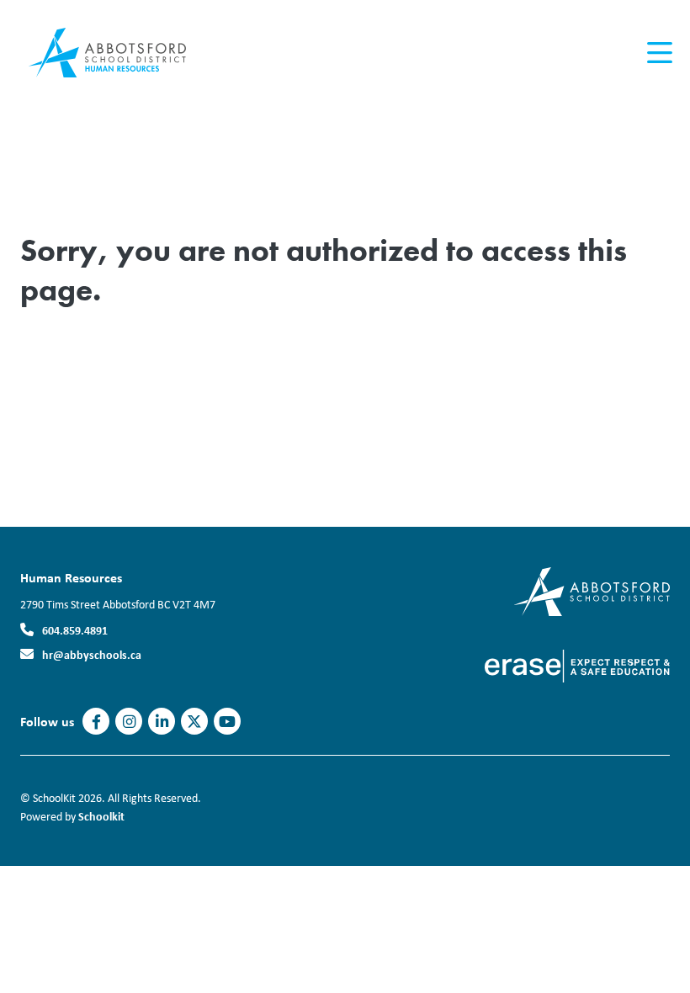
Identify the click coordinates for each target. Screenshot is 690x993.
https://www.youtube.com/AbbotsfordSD (227, 722)
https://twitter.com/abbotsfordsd (194, 722)
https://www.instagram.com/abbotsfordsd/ (129, 722)
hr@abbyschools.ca (91, 654)
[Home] (121, 53)
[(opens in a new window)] (592, 590)
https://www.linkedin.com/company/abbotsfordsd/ (162, 722)
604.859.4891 (75, 630)
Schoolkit (101, 816)
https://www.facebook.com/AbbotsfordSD (96, 722)
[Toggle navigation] (658, 53)
